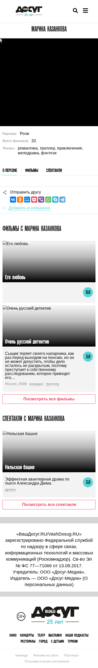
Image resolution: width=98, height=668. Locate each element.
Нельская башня (19, 467)
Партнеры (71, 655)
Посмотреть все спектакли (49, 504)
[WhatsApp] (48, 200)
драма (10, 489)
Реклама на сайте (46, 655)
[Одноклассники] (20, 200)
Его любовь (15, 277)
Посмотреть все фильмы (49, 399)
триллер (52, 384)
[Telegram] (62, 200)
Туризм (73, 641)
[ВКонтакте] (13, 200)
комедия (36, 384)
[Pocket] (34, 200)
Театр (41, 635)
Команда (21, 655)
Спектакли (54, 170)
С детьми (57, 641)
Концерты (27, 635)
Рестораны (28, 641)
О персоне (10, 170)
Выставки (55, 635)
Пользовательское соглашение (47, 661)
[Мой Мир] (27, 200)
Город (43, 641)
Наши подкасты (76, 635)
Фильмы (31, 170)
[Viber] (41, 200)
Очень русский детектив (27, 341)
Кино (13, 635)
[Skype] (55, 200)
